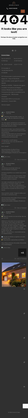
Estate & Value (10, 112)
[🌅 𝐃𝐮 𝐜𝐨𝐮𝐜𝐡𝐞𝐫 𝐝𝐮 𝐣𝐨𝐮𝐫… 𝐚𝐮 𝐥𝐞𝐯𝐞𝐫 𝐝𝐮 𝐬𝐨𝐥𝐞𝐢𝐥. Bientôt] (14, 274)
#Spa (2, 243)
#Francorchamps (21, 198)
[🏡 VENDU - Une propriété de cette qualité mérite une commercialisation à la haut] (14, 299)
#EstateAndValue (6, 149)
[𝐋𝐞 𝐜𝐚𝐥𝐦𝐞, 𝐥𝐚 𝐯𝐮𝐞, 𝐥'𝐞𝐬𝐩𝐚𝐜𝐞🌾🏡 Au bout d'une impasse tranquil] (14, 396)
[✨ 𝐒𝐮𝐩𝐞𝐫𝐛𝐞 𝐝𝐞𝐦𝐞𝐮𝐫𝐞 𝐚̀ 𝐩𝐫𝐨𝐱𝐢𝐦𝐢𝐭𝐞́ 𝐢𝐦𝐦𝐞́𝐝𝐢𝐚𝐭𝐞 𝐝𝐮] (14, 348)
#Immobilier (17, 151)
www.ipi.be (4, 96)
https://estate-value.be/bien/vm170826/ (13, 240)
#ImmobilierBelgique (6, 152)
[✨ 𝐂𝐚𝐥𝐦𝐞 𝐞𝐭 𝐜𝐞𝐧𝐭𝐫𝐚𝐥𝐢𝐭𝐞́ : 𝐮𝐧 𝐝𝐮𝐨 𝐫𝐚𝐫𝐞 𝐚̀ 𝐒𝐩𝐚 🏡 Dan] (14, 323)
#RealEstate (15, 152)
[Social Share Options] (2, 159)
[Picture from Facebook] (6, 252)
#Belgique (15, 201)
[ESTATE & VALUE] (14, 5)
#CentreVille (23, 243)
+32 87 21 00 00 (13, 8)
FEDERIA (9, 85)
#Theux (18, 149)
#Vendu (3, 199)
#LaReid (13, 149)
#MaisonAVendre (5, 151)
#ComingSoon (22, 152)
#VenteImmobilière (11, 199)
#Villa (12, 151)
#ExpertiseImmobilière (7, 201)
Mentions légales (5, 105)
